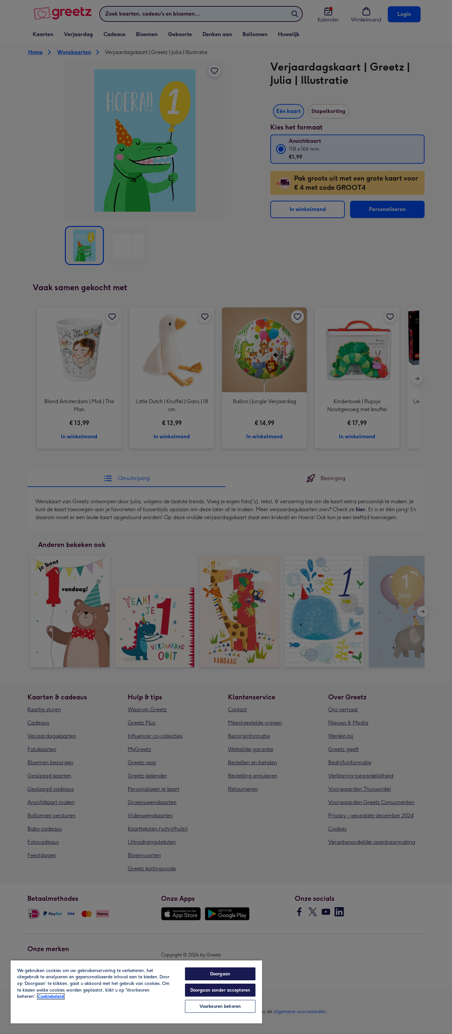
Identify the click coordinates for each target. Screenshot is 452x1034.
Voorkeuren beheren (220, 1006)
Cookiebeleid (51, 996)
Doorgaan (220, 973)
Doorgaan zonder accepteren (220, 990)
